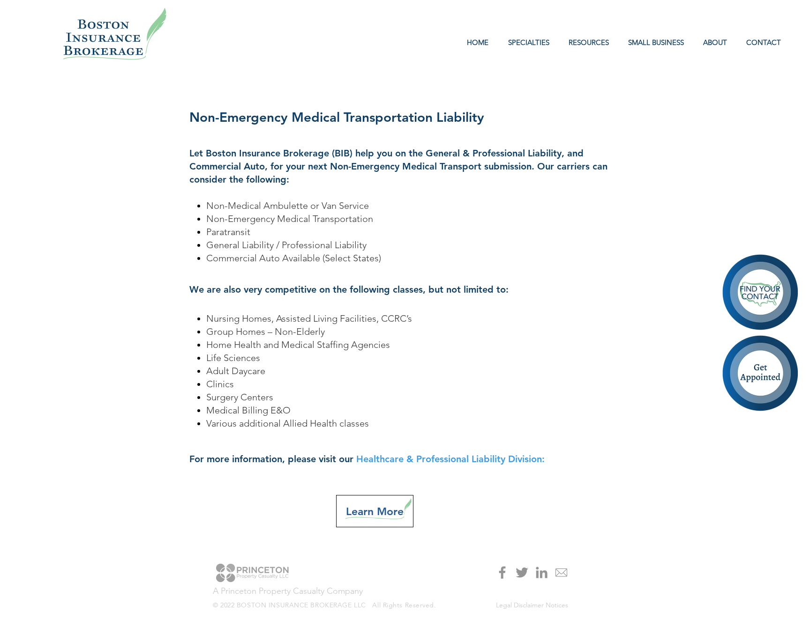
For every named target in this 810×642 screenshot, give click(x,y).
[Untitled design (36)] (561, 572)
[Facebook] (502, 572)
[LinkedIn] (541, 572)
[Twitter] (522, 572)
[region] (761, 374)
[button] (586, 42)
